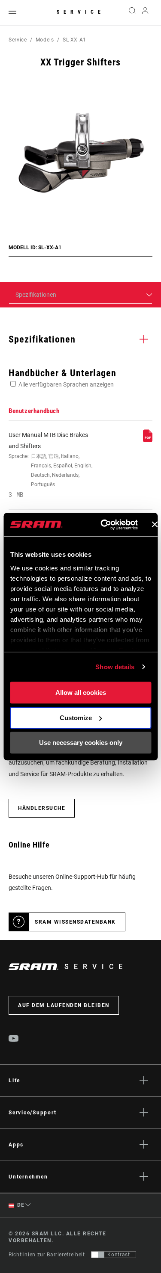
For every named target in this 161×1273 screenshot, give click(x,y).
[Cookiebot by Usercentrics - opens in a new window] (103, 524)
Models (45, 40)
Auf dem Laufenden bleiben (63, 1005)
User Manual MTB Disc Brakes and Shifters (50, 465)
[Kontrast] (97, 1255)
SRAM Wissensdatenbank (75, 922)
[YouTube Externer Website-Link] (14, 1040)
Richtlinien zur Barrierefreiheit (47, 1255)
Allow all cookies (80, 692)
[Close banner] (155, 525)
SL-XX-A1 (74, 40)
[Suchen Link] (132, 12)
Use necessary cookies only (80, 742)
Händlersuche (41, 808)
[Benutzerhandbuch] (147, 440)
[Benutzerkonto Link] (145, 12)
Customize (76, 717)
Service (81, 12)
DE (20, 1205)
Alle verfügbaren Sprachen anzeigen (66, 384)
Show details (114, 666)
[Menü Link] (12, 12)
